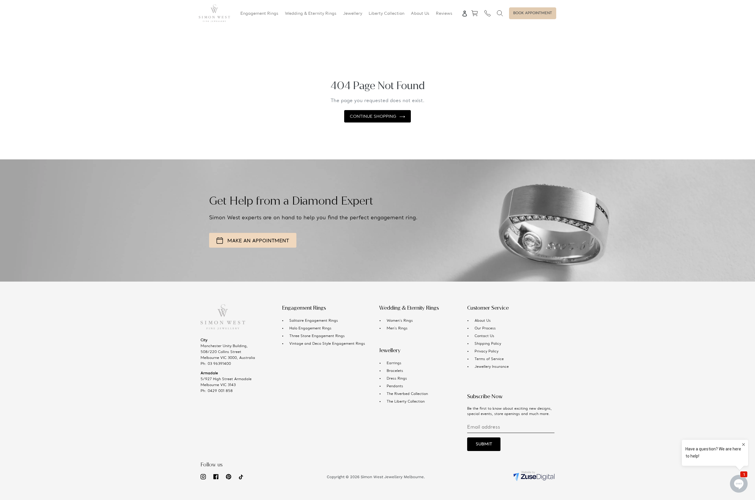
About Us (483, 321)
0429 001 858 (220, 391)
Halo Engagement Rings (310, 328)
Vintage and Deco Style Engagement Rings (327, 344)
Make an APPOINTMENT (258, 241)
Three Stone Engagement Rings (317, 336)
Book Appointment (532, 13)
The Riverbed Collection (407, 394)
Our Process (485, 328)
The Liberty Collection (406, 401)
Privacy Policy (486, 351)
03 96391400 (219, 364)
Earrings (394, 363)
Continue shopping (373, 117)
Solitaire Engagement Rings (313, 321)
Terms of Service (489, 359)
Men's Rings (397, 328)
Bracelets (395, 371)
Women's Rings (400, 321)
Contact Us (484, 336)
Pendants (395, 386)
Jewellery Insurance (492, 367)
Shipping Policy (488, 344)
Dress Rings (397, 378)
